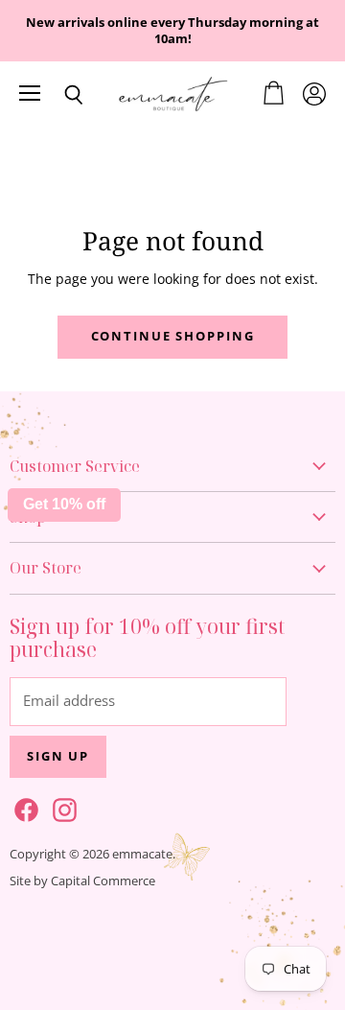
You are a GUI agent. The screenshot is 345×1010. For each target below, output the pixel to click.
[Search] (59, 95)
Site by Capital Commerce (82, 880)
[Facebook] (23, 806)
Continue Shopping (173, 336)
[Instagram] (61, 806)
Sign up (58, 756)
